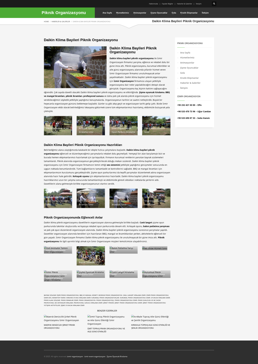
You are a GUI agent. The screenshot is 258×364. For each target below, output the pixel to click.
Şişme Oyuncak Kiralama (117, 356)
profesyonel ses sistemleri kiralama (58, 303)
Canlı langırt (146, 222)
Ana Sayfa (185, 52)
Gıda (182, 72)
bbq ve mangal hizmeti (89, 295)
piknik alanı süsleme (52, 300)
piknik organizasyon (87, 300)
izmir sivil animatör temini (55, 298)
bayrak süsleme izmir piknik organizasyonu (61, 295)
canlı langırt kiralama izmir (134, 295)
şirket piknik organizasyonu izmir (128, 303)
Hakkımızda (153, 4)
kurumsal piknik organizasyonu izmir (135, 298)
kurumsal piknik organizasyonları (105, 298)
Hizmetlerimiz (187, 57)
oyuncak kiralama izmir (160, 298)
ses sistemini (113, 164)
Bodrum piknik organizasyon (110, 295)
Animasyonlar (187, 62)
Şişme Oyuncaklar (189, 67)
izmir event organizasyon (94, 356)
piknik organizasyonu (105, 300)
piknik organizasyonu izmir (126, 300)
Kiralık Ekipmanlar (189, 77)
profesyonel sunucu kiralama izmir (88, 303)
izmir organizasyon (75, 356)
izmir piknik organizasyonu (157, 295)
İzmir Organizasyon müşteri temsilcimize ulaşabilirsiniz (119, 241)
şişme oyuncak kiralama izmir (72, 305)
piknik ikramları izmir (69, 300)
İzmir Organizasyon (124, 81)
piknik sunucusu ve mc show (149, 300)
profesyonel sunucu (93, 96)
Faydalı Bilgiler (167, 4)
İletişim (198, 4)
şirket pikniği (108, 303)
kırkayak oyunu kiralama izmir (78, 298)
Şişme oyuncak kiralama (151, 92)
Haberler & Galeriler (184, 4)
